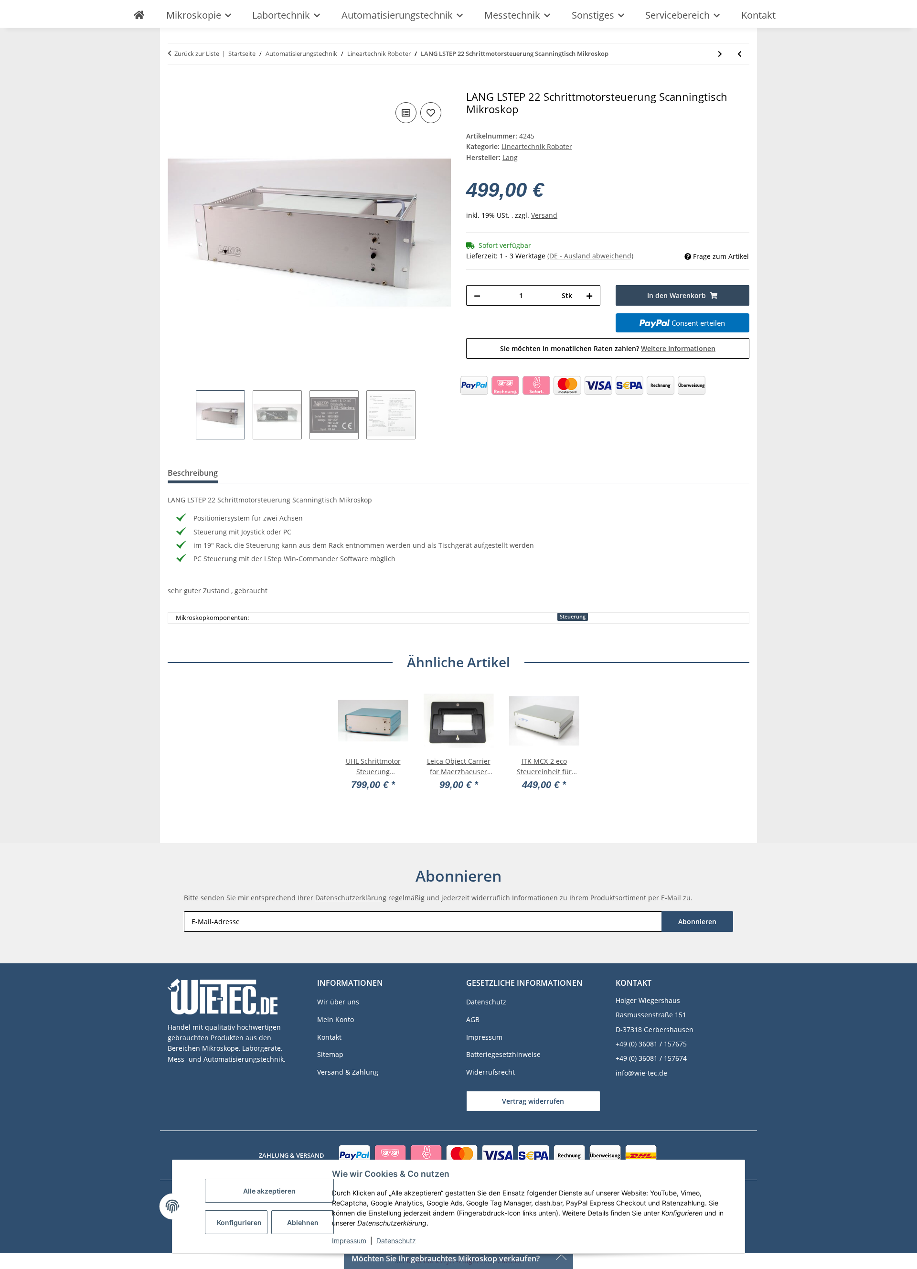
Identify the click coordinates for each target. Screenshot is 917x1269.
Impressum (349, 1241)
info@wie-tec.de (641, 1072)
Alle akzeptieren (269, 1191)
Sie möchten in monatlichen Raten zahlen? (607, 348)
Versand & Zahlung (347, 1072)
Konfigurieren (239, 1222)
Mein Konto (335, 1019)
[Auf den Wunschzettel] (430, 112)
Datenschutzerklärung (350, 897)
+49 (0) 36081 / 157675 (651, 1043)
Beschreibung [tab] (193, 473)
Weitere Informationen (678, 348)
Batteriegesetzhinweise (503, 1054)
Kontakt (758, 15)
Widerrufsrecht (490, 1072)
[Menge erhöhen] (589, 295)
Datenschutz (396, 1241)
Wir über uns (338, 1001)
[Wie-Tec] (139, 15)
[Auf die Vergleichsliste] (405, 112)
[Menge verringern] (477, 295)
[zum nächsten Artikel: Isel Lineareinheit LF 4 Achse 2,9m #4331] (720, 53)
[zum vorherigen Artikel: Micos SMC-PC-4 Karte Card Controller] (739, 53)
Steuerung (573, 616)
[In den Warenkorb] (175, 85)
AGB (473, 1019)
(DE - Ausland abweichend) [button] (590, 255)
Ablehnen (303, 1222)
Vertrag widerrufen (533, 1101)
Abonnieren (697, 921)
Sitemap (330, 1054)
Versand (544, 215)
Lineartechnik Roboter (536, 146)
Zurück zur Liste (196, 53)
